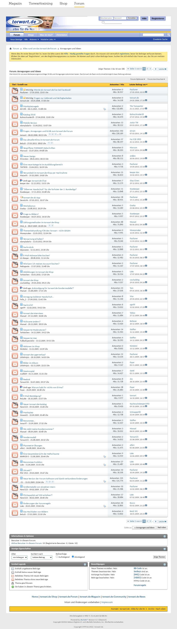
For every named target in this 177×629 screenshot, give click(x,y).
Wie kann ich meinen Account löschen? (41, 264)
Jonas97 (23, 424)
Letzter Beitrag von (137, 85)
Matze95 (23, 176)
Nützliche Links (47, 39)
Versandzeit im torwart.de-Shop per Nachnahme (45, 173)
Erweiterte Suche (160, 39)
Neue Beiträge (16, 39)
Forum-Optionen (137, 79)
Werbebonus (29, 206)
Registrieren (158, 18)
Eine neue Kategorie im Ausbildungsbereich (43, 165)
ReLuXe (23, 399)
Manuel (23, 291)
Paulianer (24, 93)
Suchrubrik (28, 247)
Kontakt (114, 609)
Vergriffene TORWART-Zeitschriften (39, 148)
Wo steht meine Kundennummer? (38, 429)
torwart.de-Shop (30, 280)
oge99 (22, 308)
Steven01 (24, 415)
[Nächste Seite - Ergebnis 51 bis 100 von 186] (155, 69)
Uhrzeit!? (27, 470)
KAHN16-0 (24, 457)
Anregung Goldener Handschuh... (38, 297)
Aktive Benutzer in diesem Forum (26, 543)
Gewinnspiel (28, 371)
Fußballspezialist (27, 341)
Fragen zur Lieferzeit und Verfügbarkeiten (53, 98)
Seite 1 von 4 (136, 69)
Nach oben (162, 528)
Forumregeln (140, 585)
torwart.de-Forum (68, 596)
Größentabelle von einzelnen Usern (39, 487)
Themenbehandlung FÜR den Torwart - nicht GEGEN (46, 231)
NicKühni (23, 349)
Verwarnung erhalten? (33, 239)
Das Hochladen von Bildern (35, 512)
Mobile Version (30, 123)
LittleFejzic (24, 357)
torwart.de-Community (114, 596)
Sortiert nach (37, 554)
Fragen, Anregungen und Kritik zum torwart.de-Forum (48, 131)
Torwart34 (24, 382)
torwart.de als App (31, 198)
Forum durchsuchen (155, 79)
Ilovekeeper (25, 192)
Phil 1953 (24, 473)
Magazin (15, 3)
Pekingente (24, 267)
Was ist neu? (46, 35)
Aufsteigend (63, 557)
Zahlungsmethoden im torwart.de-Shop (41, 222)
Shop (63, 3)
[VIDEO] (137, 578)
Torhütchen (24, 275)
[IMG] (136, 575)
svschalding (25, 283)
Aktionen (33, 39)
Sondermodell (29, 437)
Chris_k (23, 226)
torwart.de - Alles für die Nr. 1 (133, 609)
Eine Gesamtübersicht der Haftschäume (41, 454)
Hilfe (144, 18)
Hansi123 (24, 407)
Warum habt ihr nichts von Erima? (47, 387)
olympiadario (25, 126)
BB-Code (138, 568)
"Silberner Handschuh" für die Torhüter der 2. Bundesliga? (50, 189)
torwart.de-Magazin (90, 596)
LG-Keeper (24, 258)
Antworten (114, 85)
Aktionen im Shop (31, 346)
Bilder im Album (30, 363)
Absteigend (79, 557)
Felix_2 (23, 300)
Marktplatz (28, 413)
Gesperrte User (30, 338)
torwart (23, 135)
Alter (13, 554)
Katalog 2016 (29, 115)
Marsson (23, 151)
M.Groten (24, 159)
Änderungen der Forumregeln (37, 503)
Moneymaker (25, 233)
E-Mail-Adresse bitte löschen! (36, 255)
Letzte (161, 69)
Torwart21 (24, 440)
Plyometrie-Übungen (32, 446)
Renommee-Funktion (32, 462)
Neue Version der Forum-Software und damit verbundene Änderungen (55, 479)
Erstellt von (22, 85)
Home (35, 596)
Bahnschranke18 (27, 117)
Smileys (137, 571)
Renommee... (29, 421)
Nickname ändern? (31, 322)
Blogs (31, 35)
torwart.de (24, 101)
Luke (22, 465)
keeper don (24, 184)
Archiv (151, 609)
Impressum (107, 602)
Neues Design (29, 156)
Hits (122, 85)
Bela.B (23, 144)
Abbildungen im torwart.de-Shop (38, 272)
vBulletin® (84, 620)
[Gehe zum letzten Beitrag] (146, 92)
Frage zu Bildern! (31, 214)
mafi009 (23, 374)
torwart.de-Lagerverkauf (34, 355)
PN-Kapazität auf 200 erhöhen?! (38, 495)
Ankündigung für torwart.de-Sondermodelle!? (53, 288)
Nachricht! (28, 305)
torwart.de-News (136, 596)
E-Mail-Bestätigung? (32, 396)
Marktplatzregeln (31, 106)
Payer (22, 390)
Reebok (26, 379)
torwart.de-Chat (39, 181)
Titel (14, 85)
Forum (79, 3)
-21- (22, 482)
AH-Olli (23, 109)
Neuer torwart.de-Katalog (34, 404)
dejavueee (24, 250)
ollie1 (22, 448)
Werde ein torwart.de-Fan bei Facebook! (52, 90)
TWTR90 (23, 167)
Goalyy (23, 209)
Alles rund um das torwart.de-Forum (39, 49)
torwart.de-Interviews (33, 313)
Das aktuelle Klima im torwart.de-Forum (41, 140)
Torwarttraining (41, 3)
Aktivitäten (61, 35)
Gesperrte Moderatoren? (34, 330)
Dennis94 (24, 200)
